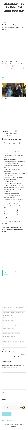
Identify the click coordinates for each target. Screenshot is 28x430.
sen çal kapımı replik (7, 325)
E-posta (4, 399)
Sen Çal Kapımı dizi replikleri (8, 312)
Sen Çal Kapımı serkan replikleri (9, 336)
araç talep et (5, 82)
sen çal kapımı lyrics (20, 323)
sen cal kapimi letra (7, 307)
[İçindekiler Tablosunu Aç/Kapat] (15, 131)
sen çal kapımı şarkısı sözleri (8, 328)
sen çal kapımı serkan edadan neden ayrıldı (11, 333)
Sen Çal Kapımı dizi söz (20, 312)
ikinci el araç (5, 80)
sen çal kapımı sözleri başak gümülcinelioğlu (11, 344)
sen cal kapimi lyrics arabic (18, 307)
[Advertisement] (14, 46)
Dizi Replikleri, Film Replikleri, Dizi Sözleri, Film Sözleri (14, 7)
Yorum (4, 371)
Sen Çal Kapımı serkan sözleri (8, 339)
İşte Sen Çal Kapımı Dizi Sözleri (10, 133)
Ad (3, 393)
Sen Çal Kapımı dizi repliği (8, 310)
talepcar (4, 78)
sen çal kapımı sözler (20, 339)
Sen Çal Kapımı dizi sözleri (8, 315)
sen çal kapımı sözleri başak (18, 341)
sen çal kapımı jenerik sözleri (8, 323)
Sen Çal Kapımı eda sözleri (8, 320)
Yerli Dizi (4, 22)
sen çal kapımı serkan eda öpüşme (9, 331)
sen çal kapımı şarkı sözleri (18, 325)
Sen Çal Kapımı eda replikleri (8, 317)
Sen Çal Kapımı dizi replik (19, 310)
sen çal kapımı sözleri (8, 135)
